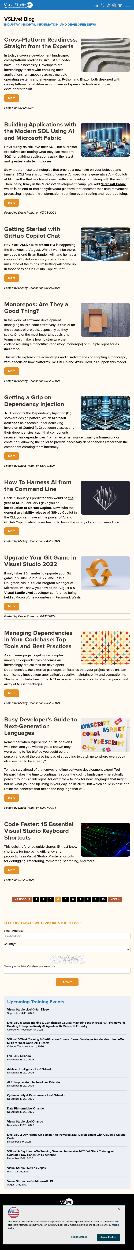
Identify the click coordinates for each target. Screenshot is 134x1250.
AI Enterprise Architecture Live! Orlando (33, 1082)
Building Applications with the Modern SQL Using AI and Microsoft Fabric (40, 131)
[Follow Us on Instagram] (114, 5)
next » (115, 899)
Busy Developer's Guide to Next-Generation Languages (40, 726)
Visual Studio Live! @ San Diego (28, 1009)
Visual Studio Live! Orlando (25, 1121)
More (11, 98)
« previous (22, 899)
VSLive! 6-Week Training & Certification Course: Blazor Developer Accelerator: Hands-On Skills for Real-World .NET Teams (65, 1041)
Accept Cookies (108, 1237)
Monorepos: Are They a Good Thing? (36, 308)
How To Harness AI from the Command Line (37, 486)
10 (103, 899)
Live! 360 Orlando (19, 1056)
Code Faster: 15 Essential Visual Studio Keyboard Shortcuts (38, 831)
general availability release (25, 512)
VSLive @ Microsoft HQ (37, 245)
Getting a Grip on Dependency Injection (34, 401)
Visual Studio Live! (18, 593)
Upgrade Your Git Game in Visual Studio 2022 (40, 561)
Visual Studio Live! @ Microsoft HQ (30, 1181)
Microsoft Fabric (113, 184)
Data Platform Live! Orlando (25, 1108)
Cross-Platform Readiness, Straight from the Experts (40, 43)
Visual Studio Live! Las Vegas (26, 1168)
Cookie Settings (79, 1237)
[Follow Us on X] (102, 5)
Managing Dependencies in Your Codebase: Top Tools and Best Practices (38, 639)
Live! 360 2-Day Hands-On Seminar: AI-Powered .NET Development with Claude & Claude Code (66, 1136)
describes (11, 423)
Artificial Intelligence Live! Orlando (30, 1069)
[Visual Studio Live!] (67, 5)
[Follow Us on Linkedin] (96, 5)
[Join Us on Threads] (108, 5)
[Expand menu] (127, 6)
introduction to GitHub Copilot (27, 508)
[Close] (119, 1209)
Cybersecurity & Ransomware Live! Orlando (36, 1095)
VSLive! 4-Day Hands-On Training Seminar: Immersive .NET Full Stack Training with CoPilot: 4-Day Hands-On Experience (61, 1153)
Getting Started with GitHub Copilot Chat (32, 232)
